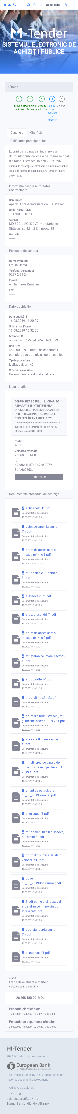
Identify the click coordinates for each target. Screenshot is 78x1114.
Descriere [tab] (16, 133)
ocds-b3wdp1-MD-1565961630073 (33, 340)
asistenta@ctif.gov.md (22, 1099)
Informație (39, 476)
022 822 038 (15, 1094)
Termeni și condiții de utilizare (28, 1103)
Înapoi (14, 87)
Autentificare (52, 4)
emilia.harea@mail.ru (24, 284)
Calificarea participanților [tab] (28, 141)
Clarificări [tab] (37, 133)
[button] (69, 5)
